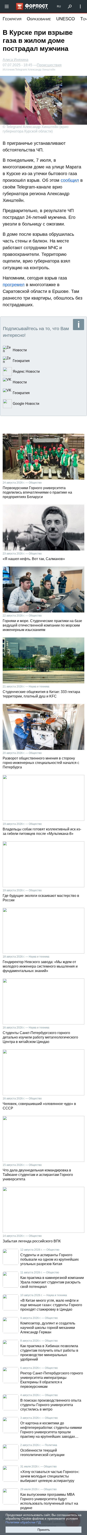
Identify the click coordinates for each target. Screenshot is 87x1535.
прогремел (14, 284)
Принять (43, 1529)
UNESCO (65, 18)
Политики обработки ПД (23, 1522)
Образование (39, 18)
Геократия (12, 18)
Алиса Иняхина (15, 60)
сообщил (70, 180)
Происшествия (49, 65)
